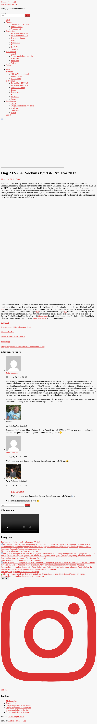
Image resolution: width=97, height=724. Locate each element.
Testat (13, 54)
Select (8, 65)
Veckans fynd (25, 327)
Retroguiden (11, 703)
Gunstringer (43, 316)
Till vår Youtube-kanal (20, 24)
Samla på (14, 49)
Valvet (13, 63)
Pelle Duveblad (12, 373)
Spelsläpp (15, 61)
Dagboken (5, 323)
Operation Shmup (18, 38)
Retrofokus (10, 31)
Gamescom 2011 (7, 327)
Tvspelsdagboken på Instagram (18, 708)
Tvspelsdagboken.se (9, 4)
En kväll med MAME (20, 33)
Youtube (9, 22)
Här (2, 309)
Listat (13, 40)
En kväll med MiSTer (19, 36)
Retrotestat (15, 42)
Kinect (17, 327)
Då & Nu (15, 47)
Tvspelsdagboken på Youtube (18, 712)
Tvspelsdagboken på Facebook (18, 705)
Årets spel (15, 58)
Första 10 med (16, 27)
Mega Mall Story (39, 318)
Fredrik (18, 179)
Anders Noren (14, 721)
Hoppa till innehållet (9, 2)
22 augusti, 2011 (7, 179)
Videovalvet (16, 29)
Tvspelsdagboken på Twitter (17, 710)
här (37, 311)
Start (8, 20)
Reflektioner (11, 52)
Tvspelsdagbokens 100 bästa (22, 56)
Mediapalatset (11, 701)
